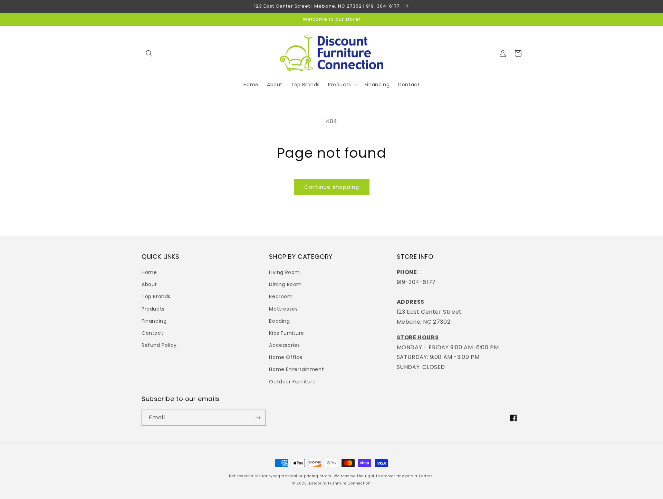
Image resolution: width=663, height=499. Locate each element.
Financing (154, 320)
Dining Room (285, 284)
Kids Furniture (286, 333)
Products (153, 308)
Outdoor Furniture (292, 381)
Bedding (279, 320)
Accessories (284, 345)
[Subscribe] (258, 418)
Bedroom (280, 296)
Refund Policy (159, 345)
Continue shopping (331, 186)
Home (149, 272)
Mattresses (283, 308)
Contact (152, 333)
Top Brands (156, 296)
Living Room (284, 272)
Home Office (286, 357)
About (149, 284)
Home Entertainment (296, 369)
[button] (149, 53)
